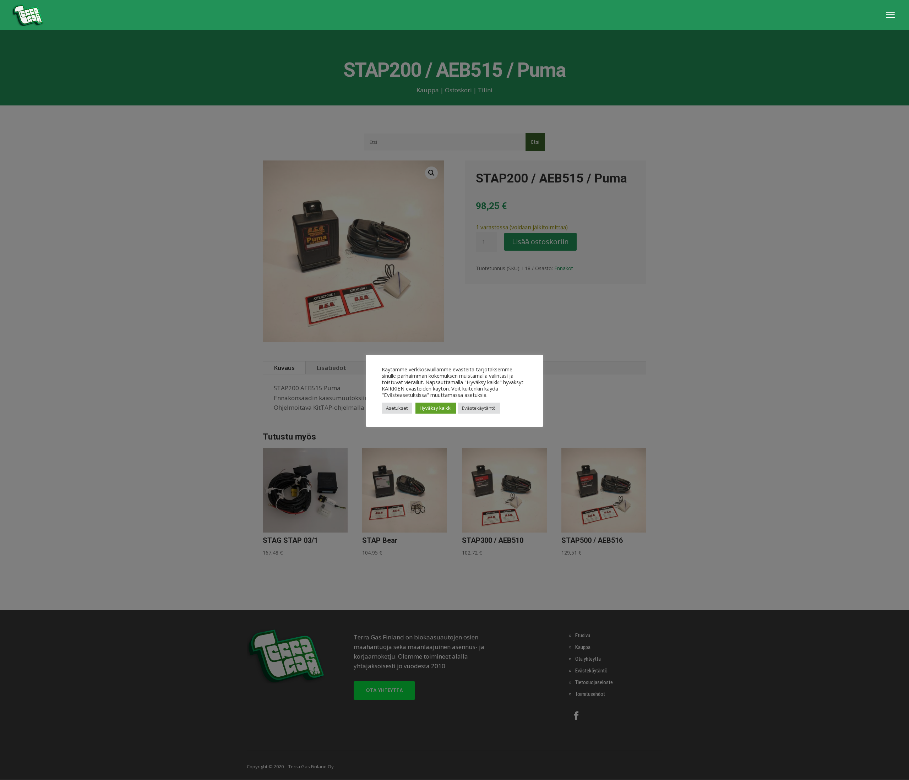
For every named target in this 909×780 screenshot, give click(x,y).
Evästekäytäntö (479, 408)
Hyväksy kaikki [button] (436, 408)
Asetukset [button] (397, 408)
